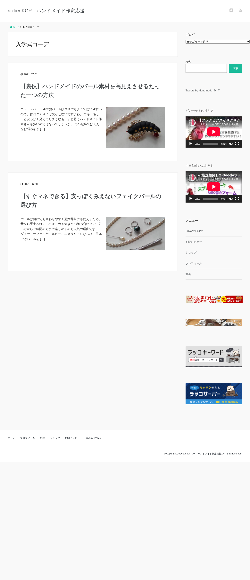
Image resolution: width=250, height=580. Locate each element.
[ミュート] (231, 144)
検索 (188, 61)
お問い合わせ (194, 241)
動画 (188, 274)
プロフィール (194, 263)
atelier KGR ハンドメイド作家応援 (46, 10)
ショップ (191, 252)
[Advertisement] (117, 520)
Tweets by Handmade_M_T (203, 90)
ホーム (11, 438)
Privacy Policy (194, 230)
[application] (214, 132)
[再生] (191, 144)
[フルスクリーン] (237, 144)
